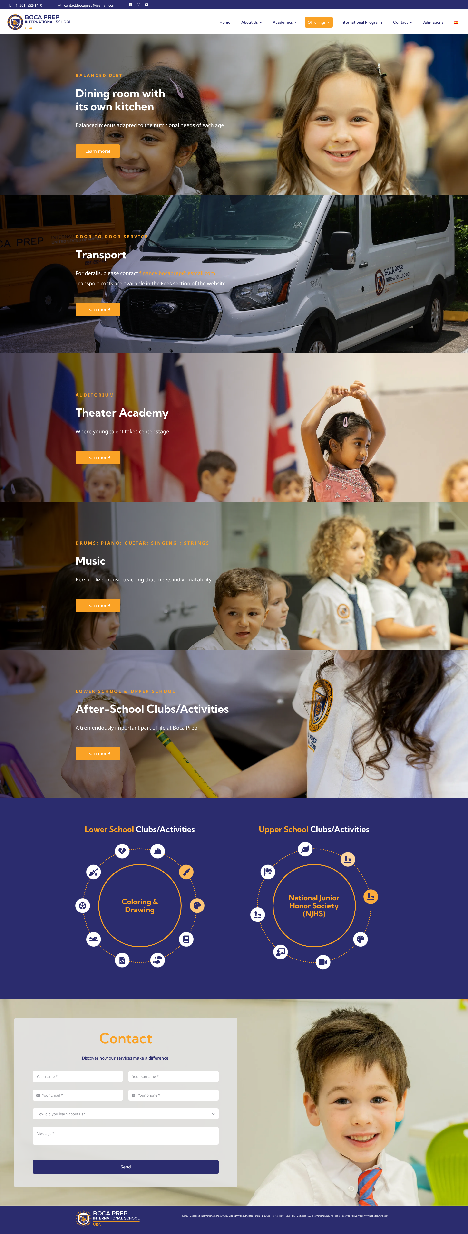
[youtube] (146, 4)
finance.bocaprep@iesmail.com (177, 273)
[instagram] (138, 4)
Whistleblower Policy (377, 1215)
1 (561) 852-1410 (29, 5)
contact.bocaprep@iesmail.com (89, 5)
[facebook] (130, 4)
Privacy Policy (359, 1215)
